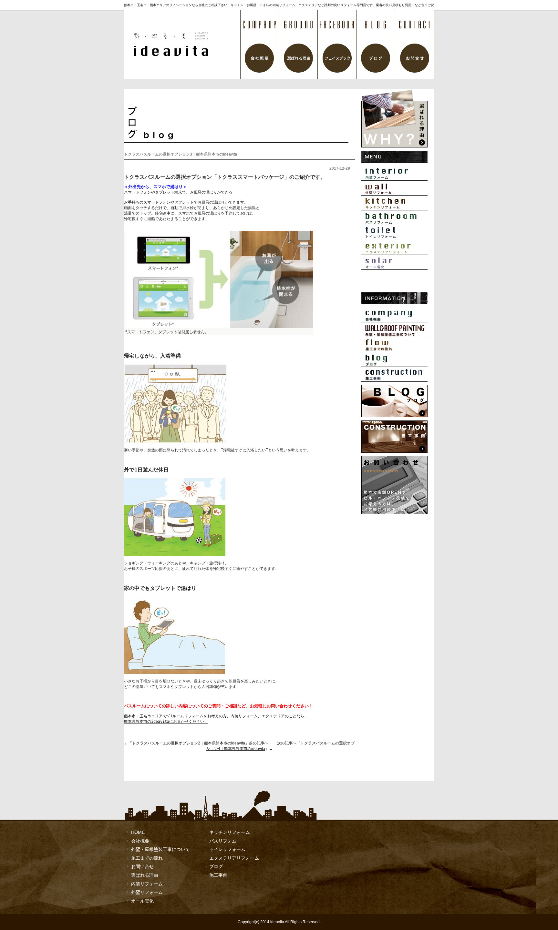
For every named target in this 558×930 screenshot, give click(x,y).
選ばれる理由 (298, 44)
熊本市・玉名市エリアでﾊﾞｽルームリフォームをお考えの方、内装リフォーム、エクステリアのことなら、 (216, 716)
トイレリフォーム (394, 232)
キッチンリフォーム (394, 203)
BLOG (375, 44)
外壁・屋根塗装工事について (394, 329)
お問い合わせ (414, 44)
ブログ (394, 359)
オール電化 (394, 262)
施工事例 (394, 374)
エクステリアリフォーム (394, 247)
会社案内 (394, 315)
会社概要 (259, 44)
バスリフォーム (394, 217)
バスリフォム (222, 841)
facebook (337, 44)
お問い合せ (142, 866)
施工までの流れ (394, 344)
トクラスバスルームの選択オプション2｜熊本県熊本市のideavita (188, 743)
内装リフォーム (394, 173)
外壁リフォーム (394, 188)
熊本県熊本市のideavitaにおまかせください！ (166, 721)
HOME (138, 832)
